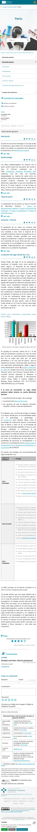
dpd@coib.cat (17, 749)
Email (27, 679)
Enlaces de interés (5, 126)
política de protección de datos (18, 764)
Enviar (5, 780)
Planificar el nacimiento (10, 103)
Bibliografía (14, 126)
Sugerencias (7, 801)
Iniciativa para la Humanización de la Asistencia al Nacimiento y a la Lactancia (18, 445)
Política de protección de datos (11, 798)
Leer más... (5, 154)
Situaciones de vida (11, 52)
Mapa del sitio (22, 801)
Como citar (20, 126)
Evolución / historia (7, 81)
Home (2, 52)
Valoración (5, 697)
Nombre (4, 679)
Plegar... (4, 636)
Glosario (31, 801)
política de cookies (11, 827)
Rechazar (12, 829)
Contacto (15, 803)
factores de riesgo (20, 401)
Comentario (5, 686)
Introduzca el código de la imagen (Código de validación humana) (17, 705)
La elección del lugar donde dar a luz (13, 85)
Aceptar (4, 829)
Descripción (5, 67)
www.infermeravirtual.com (21, 760)
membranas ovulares (21, 150)
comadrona (7, 420)
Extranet (15, 801)
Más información (22, 829)
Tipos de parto (6, 76)
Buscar (22, 803)
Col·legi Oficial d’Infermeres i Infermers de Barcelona (16, 795)
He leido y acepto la (18, 764)
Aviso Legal (31, 798)
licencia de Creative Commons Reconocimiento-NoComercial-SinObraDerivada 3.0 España (18, 810)
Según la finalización (18, 211)
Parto (19, 52)
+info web (23, 730)
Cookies (24, 798)
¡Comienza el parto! (8, 106)
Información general (28, 52)
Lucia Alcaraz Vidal (5, 114)
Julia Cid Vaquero (5, 118)
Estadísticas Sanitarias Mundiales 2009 (21, 171)
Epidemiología (6, 71)
